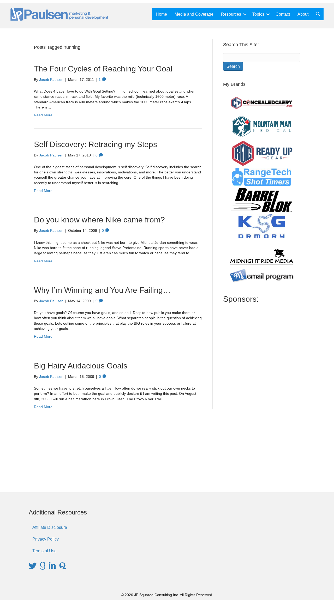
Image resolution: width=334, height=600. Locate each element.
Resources (231, 14)
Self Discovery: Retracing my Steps (95, 144)
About (302, 14)
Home (161, 14)
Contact (283, 14)
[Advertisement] (261, 393)
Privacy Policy (45, 539)
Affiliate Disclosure (49, 527)
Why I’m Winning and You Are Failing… (102, 290)
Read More (43, 115)
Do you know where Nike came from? (99, 219)
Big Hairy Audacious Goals (80, 365)
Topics (258, 14)
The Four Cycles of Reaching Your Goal (103, 68)
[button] (244, 14)
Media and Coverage (194, 14)
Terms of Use (44, 551)
